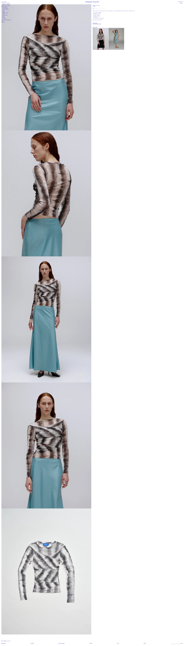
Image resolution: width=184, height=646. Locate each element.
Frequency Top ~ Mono (96, 5)
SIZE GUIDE (3, 22)
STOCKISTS (90, 643)
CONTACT (145, 643)
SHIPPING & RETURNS (61, 643)
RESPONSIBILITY (3, 643)
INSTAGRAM (32, 643)
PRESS (118, 643)
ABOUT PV (2, 21)
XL (103, 8)
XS (95, 8)
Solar (100, 12)
